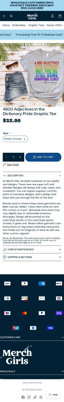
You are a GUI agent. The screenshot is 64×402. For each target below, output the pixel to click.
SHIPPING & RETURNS (20, 257)
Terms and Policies (32, 382)
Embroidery (19, 25)
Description (15, 175)
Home (6, 25)
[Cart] (60, 16)
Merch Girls (36, 389)
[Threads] (41, 397)
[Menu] (4, 16)
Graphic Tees (36, 25)
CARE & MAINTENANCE (21, 249)
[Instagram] (29, 397)
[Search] (11, 16)
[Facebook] (23, 397)
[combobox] (15, 139)
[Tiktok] (35, 397)
